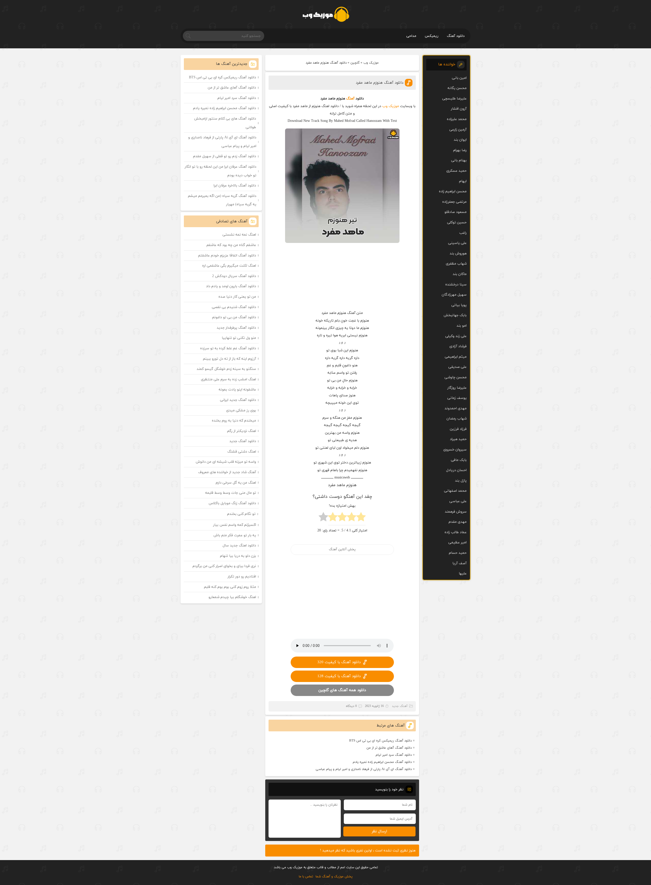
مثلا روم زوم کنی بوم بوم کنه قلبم (230, 587)
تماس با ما (306, 876)
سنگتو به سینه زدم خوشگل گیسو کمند (226, 369)
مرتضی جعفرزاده (454, 201)
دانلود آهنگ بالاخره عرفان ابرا (235, 185)
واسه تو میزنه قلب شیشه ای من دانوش (226, 461)
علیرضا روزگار (457, 387)
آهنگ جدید (400, 706)
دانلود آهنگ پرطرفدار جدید (236, 327)
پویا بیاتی (459, 305)
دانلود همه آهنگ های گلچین (342, 690)
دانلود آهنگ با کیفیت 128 (339, 676)
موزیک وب (371, 63)
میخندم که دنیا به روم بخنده (234, 420)
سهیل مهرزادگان (454, 294)
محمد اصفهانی (455, 490)
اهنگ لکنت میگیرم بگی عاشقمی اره (229, 265)
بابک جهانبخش (455, 315)
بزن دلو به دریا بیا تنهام (238, 556)
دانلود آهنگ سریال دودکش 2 (234, 276)
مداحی (411, 36)
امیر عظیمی (457, 542)
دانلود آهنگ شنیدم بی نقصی (234, 307)
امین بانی (459, 78)
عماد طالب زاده (456, 532)
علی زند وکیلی (456, 336)
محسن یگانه (457, 88)
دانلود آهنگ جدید (242, 441)
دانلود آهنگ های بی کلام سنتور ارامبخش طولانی (225, 123)
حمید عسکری (456, 170)
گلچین (355, 63)
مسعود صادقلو (456, 212)
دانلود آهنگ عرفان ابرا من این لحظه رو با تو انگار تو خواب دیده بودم (220, 171)
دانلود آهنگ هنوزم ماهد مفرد (379, 82)
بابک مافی (459, 460)
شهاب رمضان (457, 418)
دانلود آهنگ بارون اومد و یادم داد (231, 286)
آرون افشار (459, 108)
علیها (463, 573)
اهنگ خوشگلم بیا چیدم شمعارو (232, 597)
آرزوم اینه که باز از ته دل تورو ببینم (229, 358)
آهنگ (350, 98)
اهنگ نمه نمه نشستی (239, 234)
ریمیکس (431, 36)
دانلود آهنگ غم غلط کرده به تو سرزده (228, 348)
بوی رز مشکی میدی (241, 410)
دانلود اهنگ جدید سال (239, 545)
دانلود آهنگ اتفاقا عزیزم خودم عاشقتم (227, 255)
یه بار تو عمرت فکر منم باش (235, 535)
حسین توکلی (457, 222)
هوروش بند (458, 253)
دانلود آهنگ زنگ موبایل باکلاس (232, 503)
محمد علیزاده (457, 119)
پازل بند (461, 480)
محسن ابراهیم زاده (453, 191)
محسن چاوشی (456, 377)
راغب (463, 232)
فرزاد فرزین (458, 429)
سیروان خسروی (455, 449)
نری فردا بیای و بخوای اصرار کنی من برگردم (224, 566)
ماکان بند (460, 274)
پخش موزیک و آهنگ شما (334, 876)
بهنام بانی (459, 160)
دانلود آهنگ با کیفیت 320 (339, 662)
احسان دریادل (456, 470)
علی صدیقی (457, 367)
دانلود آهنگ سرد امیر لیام (394, 755)
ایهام (463, 181)
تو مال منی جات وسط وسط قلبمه (230, 492)
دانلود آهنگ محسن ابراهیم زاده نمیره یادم (382, 762)
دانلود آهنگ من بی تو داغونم (234, 317)
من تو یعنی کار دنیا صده (237, 296)
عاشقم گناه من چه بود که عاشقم (231, 245)
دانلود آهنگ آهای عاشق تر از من (389, 748)
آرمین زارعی (458, 129)
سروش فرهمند (456, 511)
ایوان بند (460, 139)
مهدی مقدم (458, 521)
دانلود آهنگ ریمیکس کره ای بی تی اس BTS (380, 740)
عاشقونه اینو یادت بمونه (237, 389)
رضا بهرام (460, 150)
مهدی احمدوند (456, 408)
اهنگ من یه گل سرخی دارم (236, 482)
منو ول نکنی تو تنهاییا (239, 338)
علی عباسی (458, 501)
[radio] (361, 518)
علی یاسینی (457, 243)
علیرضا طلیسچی (454, 98)
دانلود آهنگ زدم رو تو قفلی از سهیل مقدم (224, 156)
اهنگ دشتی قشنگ (241, 451)
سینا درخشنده (456, 284)
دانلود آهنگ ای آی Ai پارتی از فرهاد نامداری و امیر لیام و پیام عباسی (364, 769)
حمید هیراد (458, 439)
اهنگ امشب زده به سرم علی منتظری (228, 379)
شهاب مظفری (456, 263)
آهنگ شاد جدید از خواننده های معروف (227, 472)
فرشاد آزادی (458, 346)
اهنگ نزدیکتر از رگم (241, 431)
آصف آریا (459, 563)
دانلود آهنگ (456, 36)
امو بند (461, 325)
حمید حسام (458, 552)
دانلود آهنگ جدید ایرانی (238, 400)
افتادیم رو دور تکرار (242, 576)
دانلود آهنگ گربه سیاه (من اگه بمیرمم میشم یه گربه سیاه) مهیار (222, 200)
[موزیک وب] (325, 14)
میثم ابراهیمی (456, 356)
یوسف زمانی (457, 398)
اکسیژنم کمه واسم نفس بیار (234, 525)
